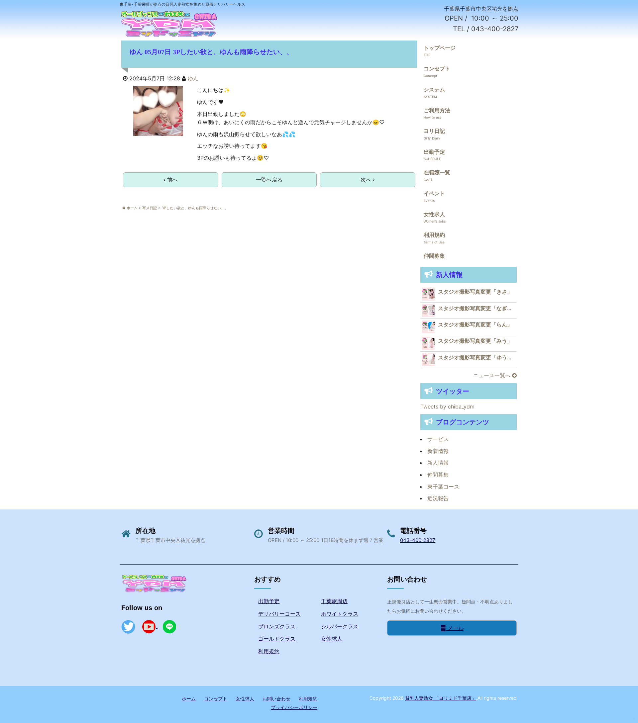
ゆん (193, 78)
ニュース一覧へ (492, 375)
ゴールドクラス (276, 638)
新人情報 (438, 462)
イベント (434, 193)
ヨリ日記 (434, 131)
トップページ (440, 48)
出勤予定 (434, 151)
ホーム (189, 698)
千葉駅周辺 (334, 601)
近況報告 (438, 498)
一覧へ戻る (269, 179)
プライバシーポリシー (294, 707)
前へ (171, 179)
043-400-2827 (417, 540)
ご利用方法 (437, 110)
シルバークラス (339, 626)
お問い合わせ (276, 698)
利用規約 (434, 234)
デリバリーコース (279, 613)
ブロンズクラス (276, 626)
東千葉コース (443, 486)
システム (434, 89)
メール (455, 628)
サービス (438, 439)
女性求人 (434, 214)
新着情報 (438, 451)
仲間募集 (434, 255)
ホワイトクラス (339, 613)
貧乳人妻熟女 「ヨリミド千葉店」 (440, 698)
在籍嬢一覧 (437, 172)
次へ (367, 179)
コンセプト (437, 68)
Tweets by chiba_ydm (447, 406)
